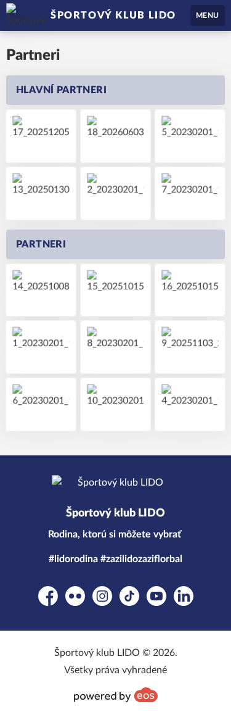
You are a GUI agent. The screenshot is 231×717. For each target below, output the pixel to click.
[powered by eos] (116, 694)
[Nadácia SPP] (115, 290)
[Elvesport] (41, 404)
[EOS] (190, 290)
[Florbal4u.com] (190, 136)
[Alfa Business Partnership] (115, 136)
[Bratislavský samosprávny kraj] (115, 347)
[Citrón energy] (190, 347)
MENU (207, 15)
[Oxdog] (41, 193)
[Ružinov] (190, 193)
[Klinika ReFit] (115, 193)
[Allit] (41, 347)
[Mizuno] (190, 404)
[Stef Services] (41, 290)
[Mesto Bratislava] (115, 404)
